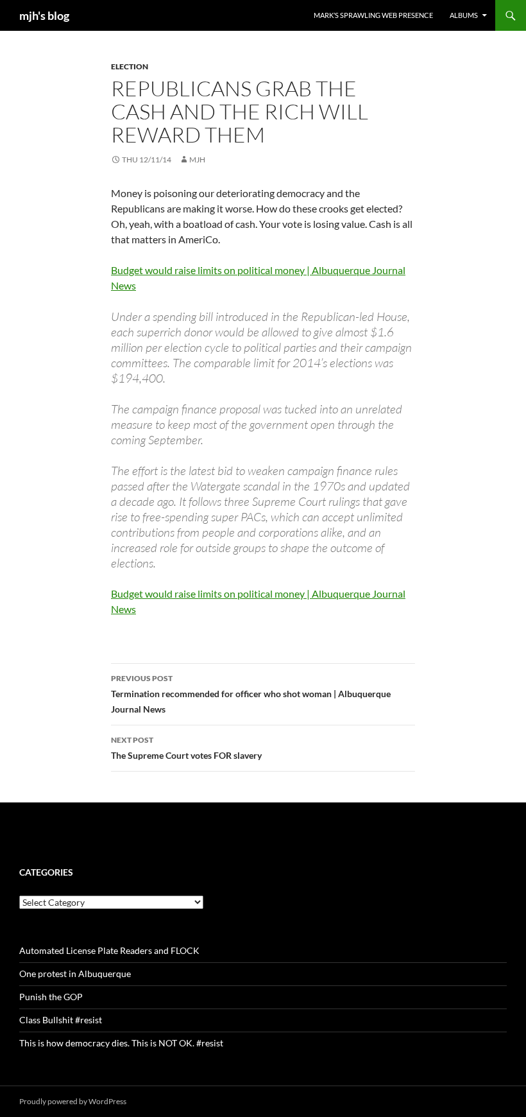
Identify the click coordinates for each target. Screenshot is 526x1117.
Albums (464, 15)
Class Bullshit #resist (60, 1019)
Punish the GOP (51, 996)
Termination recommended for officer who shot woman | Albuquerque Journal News (251, 693)
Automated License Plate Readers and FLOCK (109, 950)
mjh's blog (44, 15)
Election (129, 66)
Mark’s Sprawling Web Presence (373, 15)
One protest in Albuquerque (75, 973)
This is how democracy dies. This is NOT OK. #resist (121, 1042)
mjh (197, 159)
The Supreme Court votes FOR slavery (186, 748)
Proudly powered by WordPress (72, 1101)
